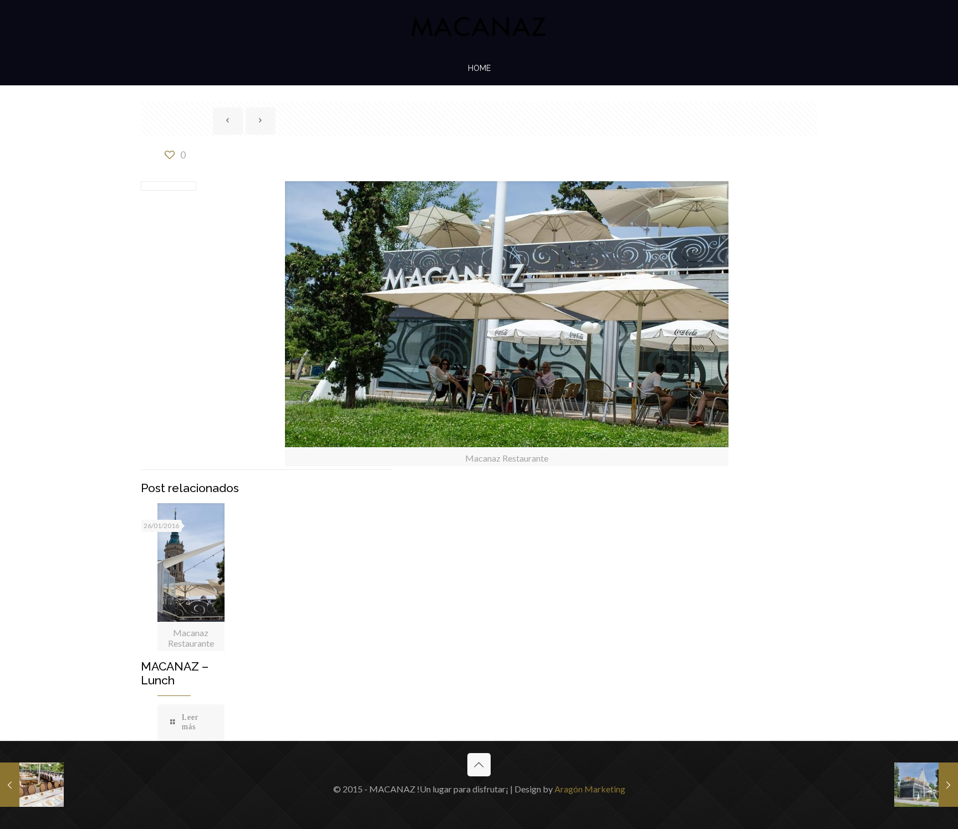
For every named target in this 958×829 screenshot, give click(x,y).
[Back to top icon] (479, 764)
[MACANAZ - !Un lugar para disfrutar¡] (479, 25)
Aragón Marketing (589, 789)
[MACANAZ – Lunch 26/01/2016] (32, 785)
